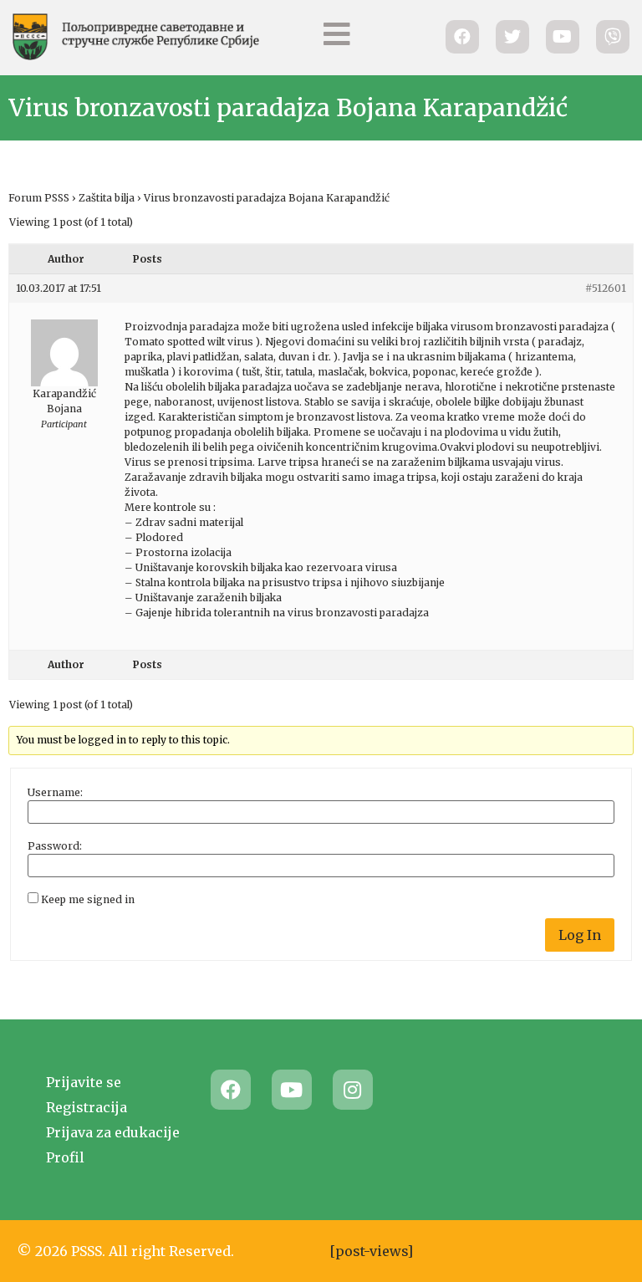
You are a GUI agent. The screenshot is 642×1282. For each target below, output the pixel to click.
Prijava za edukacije (113, 1132)
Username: (55, 793)
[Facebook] (231, 1090)
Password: (55, 846)
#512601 (605, 288)
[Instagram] (353, 1090)
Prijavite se (83, 1082)
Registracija (86, 1107)
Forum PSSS (38, 198)
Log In (579, 935)
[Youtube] (292, 1090)
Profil (65, 1157)
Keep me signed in (88, 900)
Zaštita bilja (107, 198)
